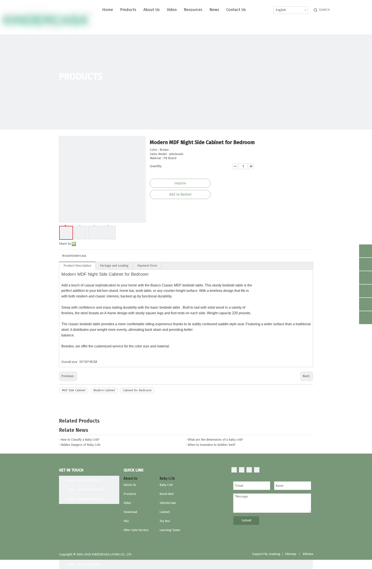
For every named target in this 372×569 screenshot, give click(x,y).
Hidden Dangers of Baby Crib (80, 445)
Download (130, 512)
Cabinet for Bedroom (137, 390)
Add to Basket (180, 194)
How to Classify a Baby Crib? (80, 440)
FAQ (126, 521)
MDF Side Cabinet (73, 390)
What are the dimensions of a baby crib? (215, 440)
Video (127, 503)
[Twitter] (249, 470)
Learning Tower (170, 530)
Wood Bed (167, 494)
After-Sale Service (136, 530)
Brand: (66, 256)
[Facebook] (234, 470)
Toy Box (165, 521)
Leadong (274, 554)
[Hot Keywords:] (315, 10)
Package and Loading (114, 265)
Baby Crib (166, 485)
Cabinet (165, 512)
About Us (130, 485)
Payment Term (147, 265)
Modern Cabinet (104, 390)
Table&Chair (168, 503)
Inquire (180, 183)
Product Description (77, 265)
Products (130, 494)
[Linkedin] (241, 470)
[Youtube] (256, 470)
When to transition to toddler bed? (212, 445)
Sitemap (290, 554)
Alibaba (308, 554)
